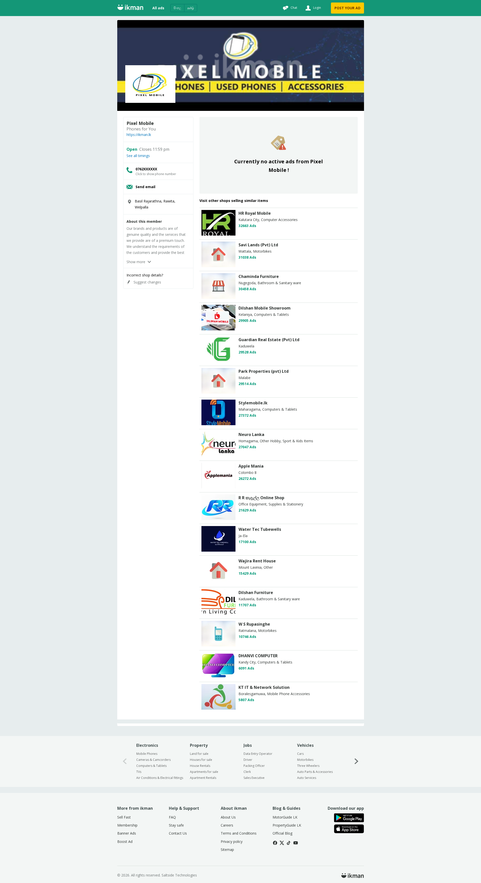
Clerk (247, 772)
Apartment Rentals (203, 778)
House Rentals (200, 766)
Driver (248, 760)
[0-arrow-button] (124, 761)
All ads (158, 8)
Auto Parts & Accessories (315, 772)
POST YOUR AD (347, 8)
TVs (138, 772)
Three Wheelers (308, 766)
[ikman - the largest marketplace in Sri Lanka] (130, 8)
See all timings (138, 156)
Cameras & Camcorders (153, 760)
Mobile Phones (146, 754)
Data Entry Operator (258, 754)
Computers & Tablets (151, 766)
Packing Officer (254, 766)
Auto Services (306, 778)
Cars (300, 754)
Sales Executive (254, 778)
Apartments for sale (204, 772)
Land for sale (199, 754)
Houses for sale (201, 760)
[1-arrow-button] (356, 761)
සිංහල (177, 8)
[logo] (218, 234)
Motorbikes (305, 760)
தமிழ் (190, 8)
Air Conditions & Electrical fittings (159, 778)
